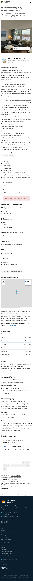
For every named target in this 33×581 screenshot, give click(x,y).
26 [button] (12, 465)
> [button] (28, 446)
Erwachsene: (7, 190)
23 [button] (28, 462)
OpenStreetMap (29, 307)
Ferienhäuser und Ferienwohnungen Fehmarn (11, 480)
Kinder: (20, 190)
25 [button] (8, 465)
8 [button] (24, 455)
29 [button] (24, 465)
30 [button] (28, 465)
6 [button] (16, 455)
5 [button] (12, 455)
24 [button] (5, 465)
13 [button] (16, 459)
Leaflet (22, 307)
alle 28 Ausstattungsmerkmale (13, 271)
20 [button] (16, 462)
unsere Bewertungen (6, 539)
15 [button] (24, 459)
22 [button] (24, 462)
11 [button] (8, 459)
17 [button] (4, 462)
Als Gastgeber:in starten (7, 535)
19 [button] (12, 462)
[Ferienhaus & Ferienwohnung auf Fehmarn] (7, 2)
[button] (17, 292)
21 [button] (20, 462)
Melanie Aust (22, 58)
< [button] (5, 446)
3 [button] (4, 455)
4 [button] (8, 455)
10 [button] (5, 459)
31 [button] (4, 469)
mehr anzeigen (8, 155)
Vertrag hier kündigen (6, 553)
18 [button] (8, 462)
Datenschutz (4, 549)
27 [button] (16, 465)
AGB (2, 528)
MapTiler (25, 307)
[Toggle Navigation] (30, 2)
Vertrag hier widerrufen (6, 555)
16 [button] (28, 459)
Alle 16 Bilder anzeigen (22, 49)
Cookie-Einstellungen (6, 551)
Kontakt (3, 530)
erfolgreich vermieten (6, 532)
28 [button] (20, 465)
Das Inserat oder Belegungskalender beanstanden (11, 476)
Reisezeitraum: (7, 183)
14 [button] (20, 459)
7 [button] (20, 455)
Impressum (4, 547)
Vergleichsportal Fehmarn (7, 537)
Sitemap (3, 545)
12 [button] (12, 459)
